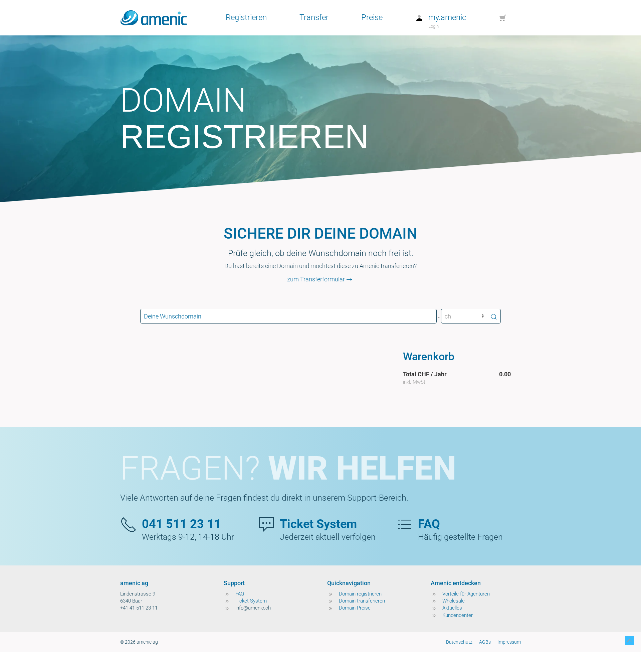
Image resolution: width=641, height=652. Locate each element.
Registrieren (246, 17)
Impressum (509, 642)
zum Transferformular (316, 279)
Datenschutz (459, 642)
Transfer (314, 17)
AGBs (485, 642)
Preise (372, 17)
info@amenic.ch (253, 608)
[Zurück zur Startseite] (153, 17)
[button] (629, 640)
